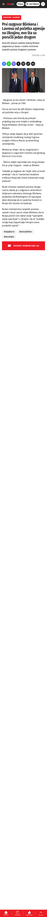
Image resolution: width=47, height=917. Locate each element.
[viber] (14, 64)
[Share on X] (18, 64)
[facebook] (4, 64)
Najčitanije (29, 915)
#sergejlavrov (9, 231)
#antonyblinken (25, 231)
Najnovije (17, 915)
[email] (23, 64)
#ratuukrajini (9, 236)
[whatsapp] (9, 64)
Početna (6, 915)
